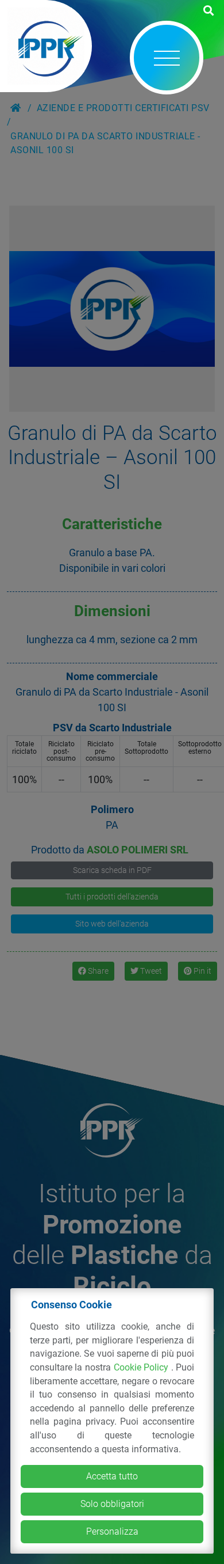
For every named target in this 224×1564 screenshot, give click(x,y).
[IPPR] (46, 46)
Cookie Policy (142, 1367)
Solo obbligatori (112, 1503)
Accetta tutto (112, 1476)
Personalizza (112, 1531)
